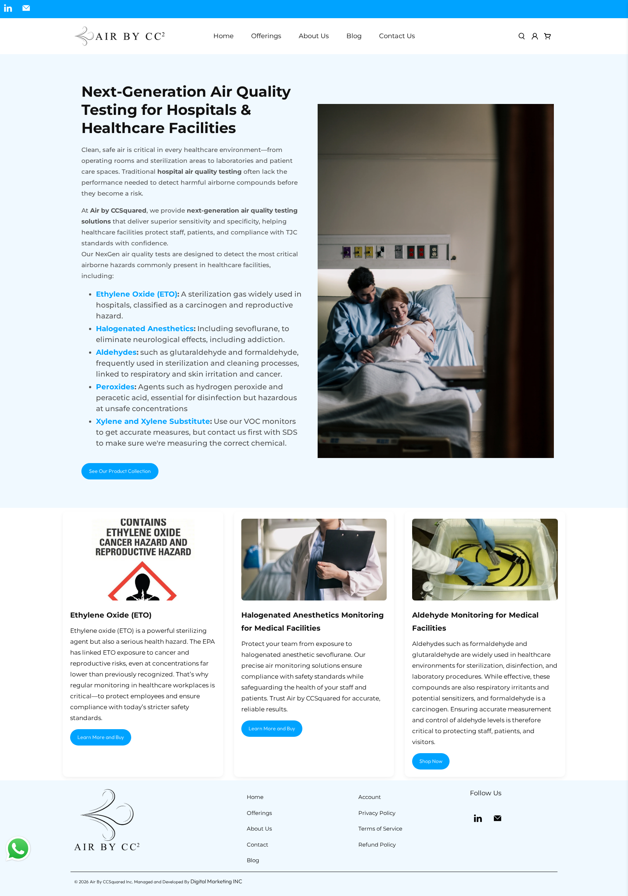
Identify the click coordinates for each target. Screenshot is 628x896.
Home (223, 36)
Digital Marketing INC (216, 881)
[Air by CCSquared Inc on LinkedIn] (8, 9)
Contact (257, 844)
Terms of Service (380, 828)
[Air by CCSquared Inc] (119, 36)
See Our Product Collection (120, 471)
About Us (314, 36)
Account (369, 796)
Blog (354, 36)
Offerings (259, 812)
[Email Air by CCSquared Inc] (26, 9)
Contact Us (397, 36)
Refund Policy (377, 844)
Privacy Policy (376, 812)
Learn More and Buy (100, 737)
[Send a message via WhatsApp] (18, 848)
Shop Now (430, 761)
